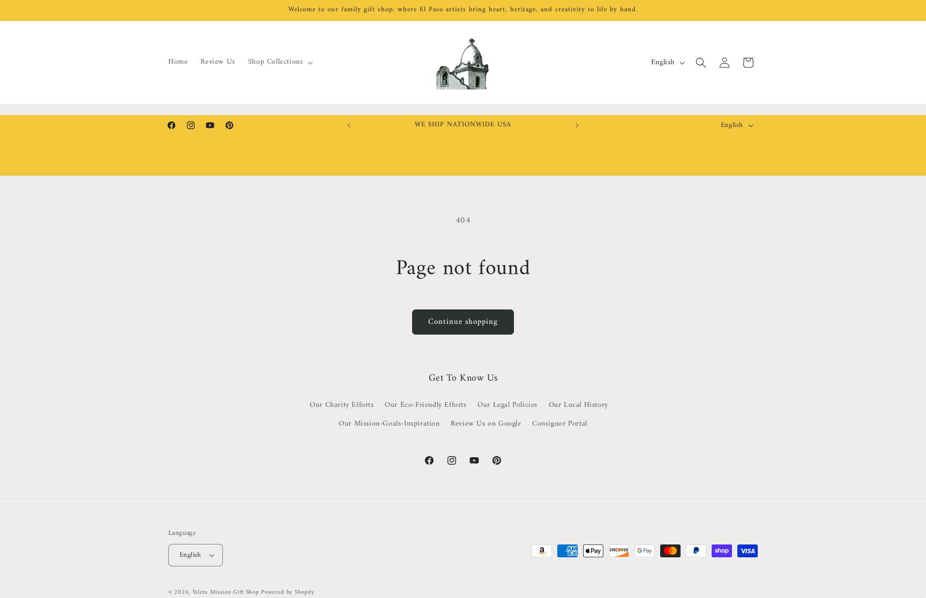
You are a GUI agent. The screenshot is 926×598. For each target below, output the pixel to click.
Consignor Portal (559, 423)
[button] (280, 62)
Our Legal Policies (507, 405)
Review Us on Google (486, 423)
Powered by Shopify (288, 592)
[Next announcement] (577, 125)
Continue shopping (463, 322)
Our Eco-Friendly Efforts (425, 405)
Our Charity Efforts (342, 405)
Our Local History (578, 405)
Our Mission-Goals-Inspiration (389, 423)
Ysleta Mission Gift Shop (225, 592)
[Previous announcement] (349, 125)
